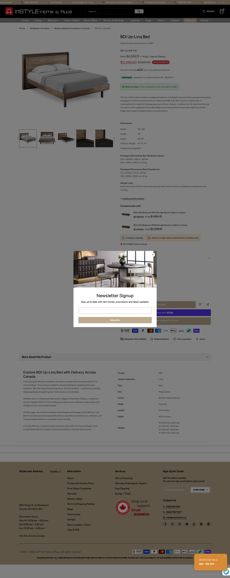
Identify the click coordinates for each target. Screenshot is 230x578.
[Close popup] (224, 556)
